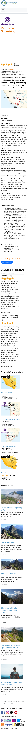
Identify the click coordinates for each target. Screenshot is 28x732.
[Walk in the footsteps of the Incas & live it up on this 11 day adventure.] (10, 382)
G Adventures (11, 69)
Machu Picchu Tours (8, 573)
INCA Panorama (6, 393)
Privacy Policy (16, 701)
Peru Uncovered (6, 473)
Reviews (3, 273)
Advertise (13, 703)
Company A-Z (7, 703)
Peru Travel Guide (8, 543)
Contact (22, 703)
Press (18, 703)
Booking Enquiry (6, 262)
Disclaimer (9, 701)
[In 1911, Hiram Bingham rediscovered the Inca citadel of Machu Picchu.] (12, 597)
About (5, 701)
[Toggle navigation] (3, 10)
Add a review (11, 273)
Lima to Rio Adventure (8, 446)
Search (22, 701)
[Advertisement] (14, 48)
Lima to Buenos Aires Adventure (11, 419)
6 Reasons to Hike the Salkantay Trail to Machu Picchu (10, 610)
